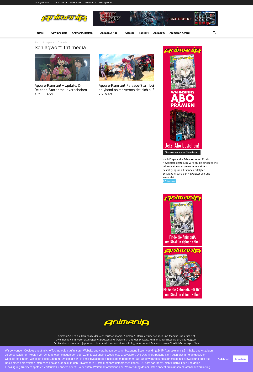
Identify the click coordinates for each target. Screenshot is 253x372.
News (40, 32)
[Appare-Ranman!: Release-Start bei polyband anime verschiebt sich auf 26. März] (126, 67)
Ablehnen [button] (223, 359)
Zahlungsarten (105, 2)
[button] (214, 33)
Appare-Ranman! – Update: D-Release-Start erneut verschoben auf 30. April (61, 89)
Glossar (129, 32)
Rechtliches (60, 2)
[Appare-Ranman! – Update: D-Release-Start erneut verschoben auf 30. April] (62, 67)
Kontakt (144, 32)
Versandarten (76, 2)
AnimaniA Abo (109, 32)
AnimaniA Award (180, 32)
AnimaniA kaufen (82, 32)
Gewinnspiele (59, 32)
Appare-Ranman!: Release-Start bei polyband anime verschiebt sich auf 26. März (126, 89)
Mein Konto (90, 2)
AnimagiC (159, 32)
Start (37, 42)
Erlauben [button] (240, 359)
